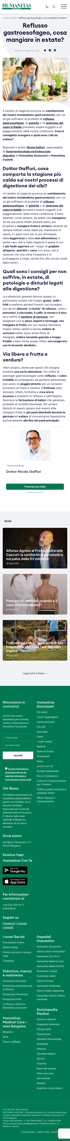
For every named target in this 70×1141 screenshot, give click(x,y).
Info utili (41, 726)
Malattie (41, 746)
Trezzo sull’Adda (12, 1041)
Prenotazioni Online (13, 942)
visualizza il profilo (35, 492)
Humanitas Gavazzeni (49, 946)
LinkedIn (8, 927)
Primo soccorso (45, 1073)
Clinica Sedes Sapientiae (50, 990)
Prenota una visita (35, 486)
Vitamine (41, 1063)
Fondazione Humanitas (15, 994)
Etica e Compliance (47, 775)
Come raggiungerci (47, 716)
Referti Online (10, 947)
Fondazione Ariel (12, 999)
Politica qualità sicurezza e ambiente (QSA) (51, 791)
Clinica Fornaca (45, 980)
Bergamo (8, 1031)
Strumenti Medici (46, 1053)
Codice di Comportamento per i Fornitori (51, 782)
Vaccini (41, 1058)
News (13, 18)
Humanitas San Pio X (48, 956)
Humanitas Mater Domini (50, 966)
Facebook (9, 923)
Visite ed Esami (45, 751)
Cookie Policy (43, 1132)
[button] (64, 7)
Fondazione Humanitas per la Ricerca (17, 987)
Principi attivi (44, 1029)
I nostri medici (44, 741)
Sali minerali (43, 1078)
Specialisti (42, 1043)
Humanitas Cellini (46, 975)
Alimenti (41, 1083)
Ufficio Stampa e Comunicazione (46, 799)
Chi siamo (42, 712)
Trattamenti (43, 756)
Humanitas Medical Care (50, 961)
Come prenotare (46, 721)
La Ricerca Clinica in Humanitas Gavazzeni (15, 1006)
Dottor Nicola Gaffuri (23, 471)
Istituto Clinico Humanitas (51, 951)
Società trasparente (48, 771)
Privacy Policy (28, 1132)
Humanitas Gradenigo (49, 985)
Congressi (8, 960)
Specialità (42, 731)
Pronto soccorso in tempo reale (17, 954)
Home (6, 18)
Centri (40, 736)
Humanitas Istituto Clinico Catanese (51, 997)
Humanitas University (14, 980)
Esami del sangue (46, 1068)
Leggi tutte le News (34, 673)
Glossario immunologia (49, 1039)
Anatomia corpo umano (49, 1088)
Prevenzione (43, 1034)
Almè (5, 1036)
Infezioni (41, 1048)
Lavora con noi (45, 766)
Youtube (21, 923)
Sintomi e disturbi (46, 1019)
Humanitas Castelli (47, 971)
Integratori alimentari (48, 1024)
